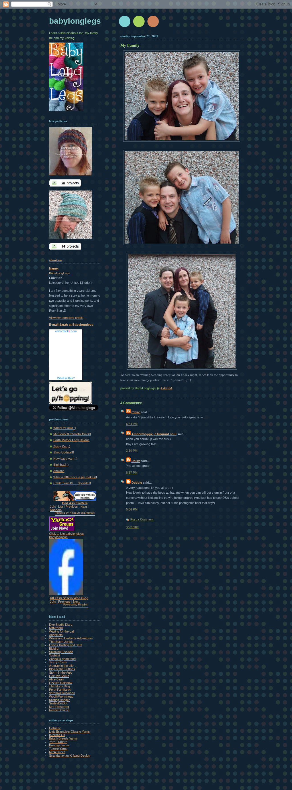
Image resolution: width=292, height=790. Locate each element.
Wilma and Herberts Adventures (71, 638)
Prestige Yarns (59, 745)
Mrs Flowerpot (59, 706)
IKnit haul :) (61, 464)
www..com (66, 331)
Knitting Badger (59, 700)
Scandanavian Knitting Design (69, 755)
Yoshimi (54, 655)
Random (56, 510)
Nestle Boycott (59, 710)
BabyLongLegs (59, 273)
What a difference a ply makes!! (75, 477)
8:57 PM (131, 472)
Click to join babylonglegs (66, 533)
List (60, 506)
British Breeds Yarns (63, 738)
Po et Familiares (60, 689)
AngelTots (56, 635)
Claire (135, 412)
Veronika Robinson (62, 693)
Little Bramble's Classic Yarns (69, 731)
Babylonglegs (75, 21)
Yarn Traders (58, 742)
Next (83, 506)
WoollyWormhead (61, 696)
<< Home (132, 526)
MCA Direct (57, 752)
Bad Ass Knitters (75, 503)
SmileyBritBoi (58, 703)
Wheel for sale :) (64, 428)
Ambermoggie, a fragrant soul (154, 434)
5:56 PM (131, 509)
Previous (72, 506)
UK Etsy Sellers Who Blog (69, 598)
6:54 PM (131, 424)
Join (53, 506)
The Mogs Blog (59, 686)
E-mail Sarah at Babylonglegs (71, 324)
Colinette (55, 728)
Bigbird (53, 648)
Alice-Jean (56, 679)
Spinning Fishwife (61, 652)
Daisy (135, 461)
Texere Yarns (58, 748)
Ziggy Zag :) (61, 446)
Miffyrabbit (56, 628)
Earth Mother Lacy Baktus (71, 440)
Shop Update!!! (63, 452)
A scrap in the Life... (62, 665)
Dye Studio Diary (60, 624)
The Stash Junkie (61, 641)
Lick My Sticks (59, 676)
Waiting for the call (61, 631)
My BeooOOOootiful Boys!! (72, 434)
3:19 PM (131, 450)
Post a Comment (141, 519)
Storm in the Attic (60, 672)
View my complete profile (66, 317)
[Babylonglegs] (66, 593)
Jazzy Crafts (58, 662)
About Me (55, 260)
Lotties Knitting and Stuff (65, 645)
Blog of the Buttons (62, 669)
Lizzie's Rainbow (60, 682)
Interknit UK (57, 735)
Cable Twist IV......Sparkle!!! (72, 483)
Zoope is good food (62, 659)
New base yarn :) (65, 458)
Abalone (58, 471)
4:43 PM (166, 388)
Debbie (136, 482)
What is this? (66, 378)
